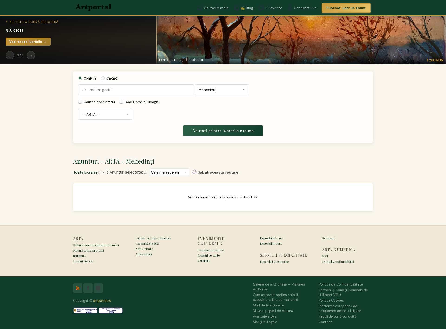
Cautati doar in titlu (99, 102)
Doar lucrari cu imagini (142, 102)
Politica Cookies (331, 300)
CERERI (112, 78)
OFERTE (90, 78)
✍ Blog (247, 8)
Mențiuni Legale (265, 322)
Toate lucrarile (85, 172)
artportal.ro (102, 301)
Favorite (273, 8)
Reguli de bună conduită (337, 316)
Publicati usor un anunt (346, 8)
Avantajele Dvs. (265, 316)
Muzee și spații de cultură (273, 311)
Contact (325, 322)
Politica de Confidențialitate (341, 284)
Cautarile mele (216, 8)
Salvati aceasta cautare (218, 172)
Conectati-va (305, 8)
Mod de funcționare (268, 305)
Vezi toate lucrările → (28, 41)
